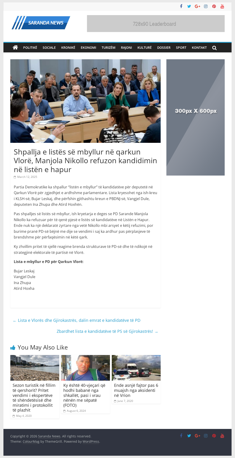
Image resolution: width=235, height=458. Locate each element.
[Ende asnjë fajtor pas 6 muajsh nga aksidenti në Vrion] (136, 357)
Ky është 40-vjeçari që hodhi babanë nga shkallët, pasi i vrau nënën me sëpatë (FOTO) (84, 395)
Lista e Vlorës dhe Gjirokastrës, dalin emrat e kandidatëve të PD (76, 320)
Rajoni (126, 47)
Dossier (164, 47)
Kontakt (199, 47)
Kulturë (144, 47)
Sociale (49, 47)
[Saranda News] (15, 47)
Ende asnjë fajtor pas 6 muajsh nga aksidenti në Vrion (136, 390)
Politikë (30, 47)
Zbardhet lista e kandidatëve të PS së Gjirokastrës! (107, 331)
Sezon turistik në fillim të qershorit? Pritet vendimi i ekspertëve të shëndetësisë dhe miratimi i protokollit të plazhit (34, 397)
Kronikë (68, 47)
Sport (181, 47)
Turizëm (108, 47)
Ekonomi (88, 47)
